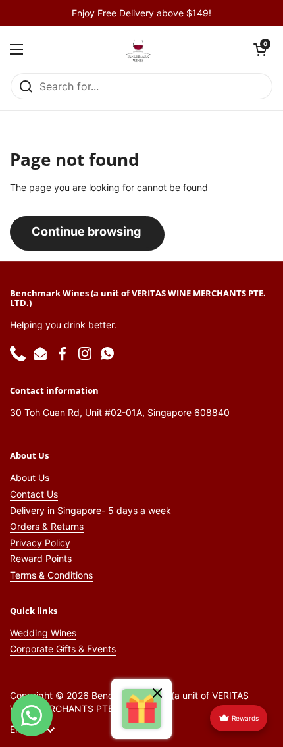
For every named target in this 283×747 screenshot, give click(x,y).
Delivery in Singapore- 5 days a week (90, 510)
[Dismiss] (157, 695)
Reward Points (41, 558)
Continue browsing (86, 231)
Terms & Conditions (51, 574)
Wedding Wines (43, 632)
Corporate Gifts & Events (63, 648)
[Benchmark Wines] (138, 49)
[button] (260, 49)
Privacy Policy (40, 542)
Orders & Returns (47, 526)
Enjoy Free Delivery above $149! (141, 13)
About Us (29, 477)
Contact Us (34, 494)
